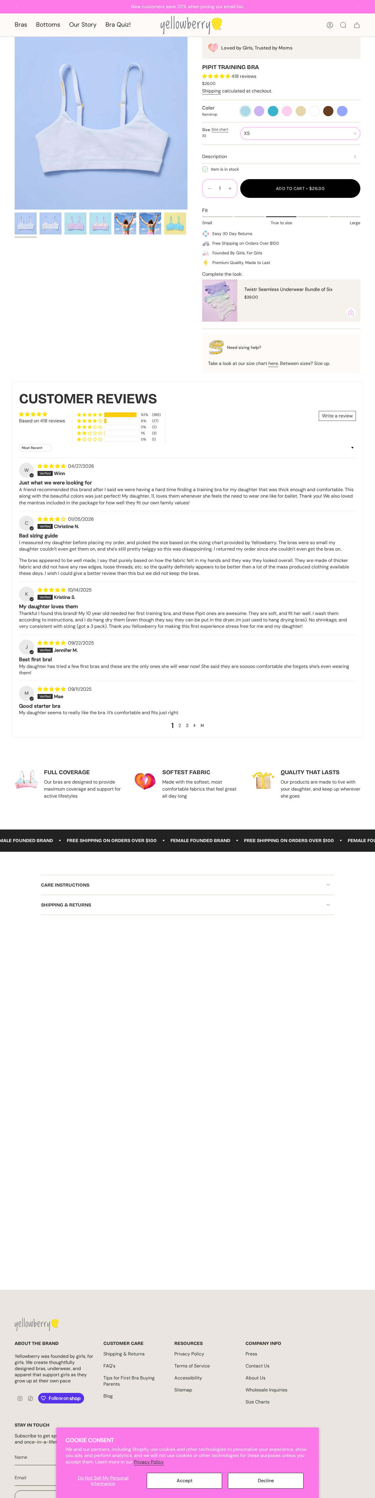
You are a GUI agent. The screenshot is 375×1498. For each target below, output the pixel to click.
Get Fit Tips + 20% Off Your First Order (80, 779)
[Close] (369, 5)
